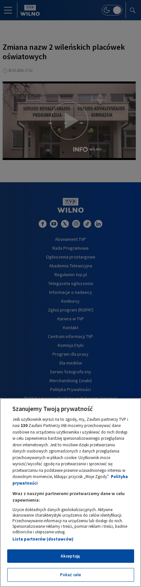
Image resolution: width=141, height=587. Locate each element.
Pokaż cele (70, 575)
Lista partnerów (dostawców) (42, 539)
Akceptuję (70, 556)
